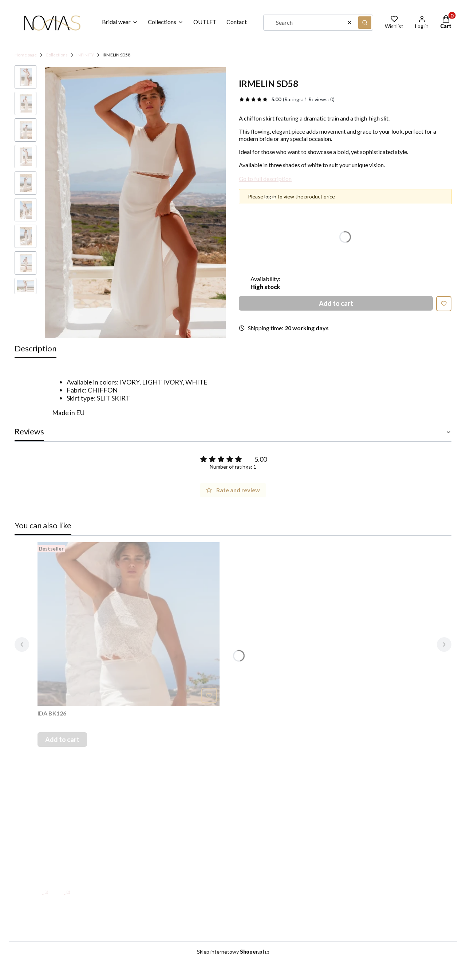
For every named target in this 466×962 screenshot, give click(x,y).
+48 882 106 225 (100, 861)
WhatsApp (55, 861)
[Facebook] (39, 888)
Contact (232, 816)
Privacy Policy (354, 857)
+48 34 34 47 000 (65, 846)
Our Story (234, 826)
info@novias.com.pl (58, 871)
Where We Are (242, 836)
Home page (26, 55)
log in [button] (270, 196)
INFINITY (85, 55)
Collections (57, 55)
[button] (364, 22)
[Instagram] (61, 888)
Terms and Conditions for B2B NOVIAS (376, 841)
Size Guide (349, 816)
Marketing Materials (363, 826)
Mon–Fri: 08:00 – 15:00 (74, 832)
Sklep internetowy (230, 952)
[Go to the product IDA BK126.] (128, 624)
